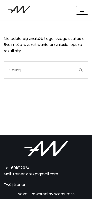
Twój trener (14, 184)
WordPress (64, 193)
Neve (22, 193)
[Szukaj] (81, 70)
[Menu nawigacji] (82, 10)
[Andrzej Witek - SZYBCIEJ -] (19, 10)
